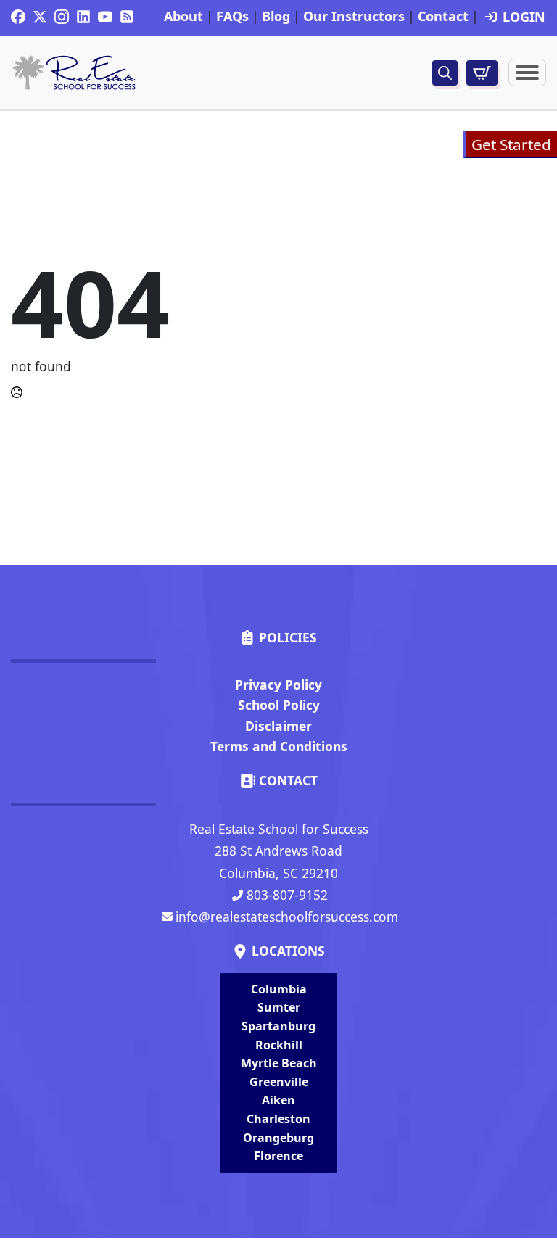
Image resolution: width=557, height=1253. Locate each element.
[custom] (18, 16)
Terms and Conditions (278, 746)
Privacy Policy (278, 684)
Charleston (278, 1119)
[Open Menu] (527, 72)
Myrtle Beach (279, 1063)
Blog (276, 16)
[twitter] (40, 16)
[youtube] (105, 16)
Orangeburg (278, 1138)
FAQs (232, 16)
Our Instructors (354, 16)
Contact (443, 16)
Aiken (278, 1100)
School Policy (279, 705)
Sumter (278, 1007)
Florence (278, 1156)
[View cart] (482, 73)
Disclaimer (278, 726)
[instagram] (61, 16)
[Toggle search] (445, 73)
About (183, 16)
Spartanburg (278, 1026)
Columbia (279, 989)
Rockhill (278, 1045)
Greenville (278, 1082)
